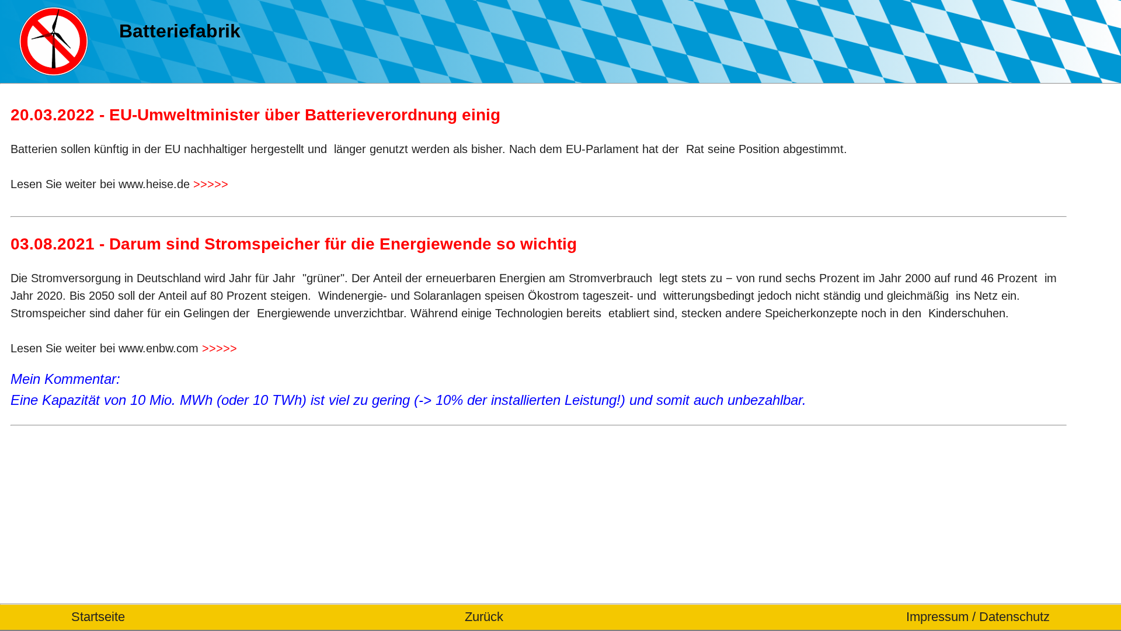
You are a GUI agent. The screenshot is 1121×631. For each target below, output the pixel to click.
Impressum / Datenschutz (978, 616)
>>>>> (210, 184)
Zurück (484, 616)
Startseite (98, 616)
